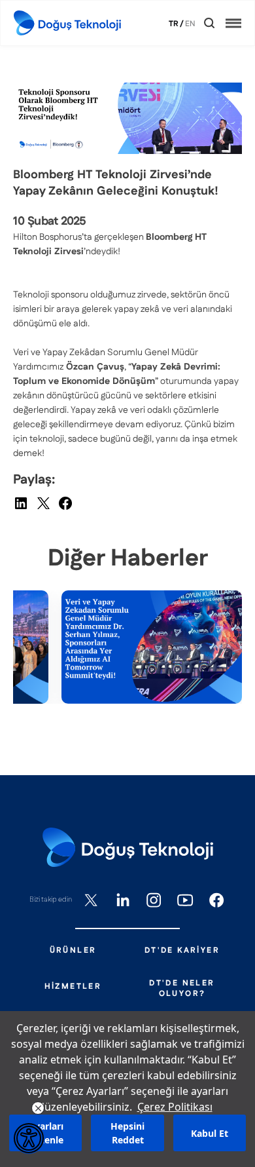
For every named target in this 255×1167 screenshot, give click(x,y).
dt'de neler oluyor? (181, 988)
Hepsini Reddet (127, 1133)
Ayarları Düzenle (45, 1133)
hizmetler (73, 987)
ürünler (73, 951)
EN (190, 24)
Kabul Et (209, 1133)
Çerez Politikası (174, 1107)
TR (173, 24)
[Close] (200, 23)
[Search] (209, 23)
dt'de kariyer (182, 951)
